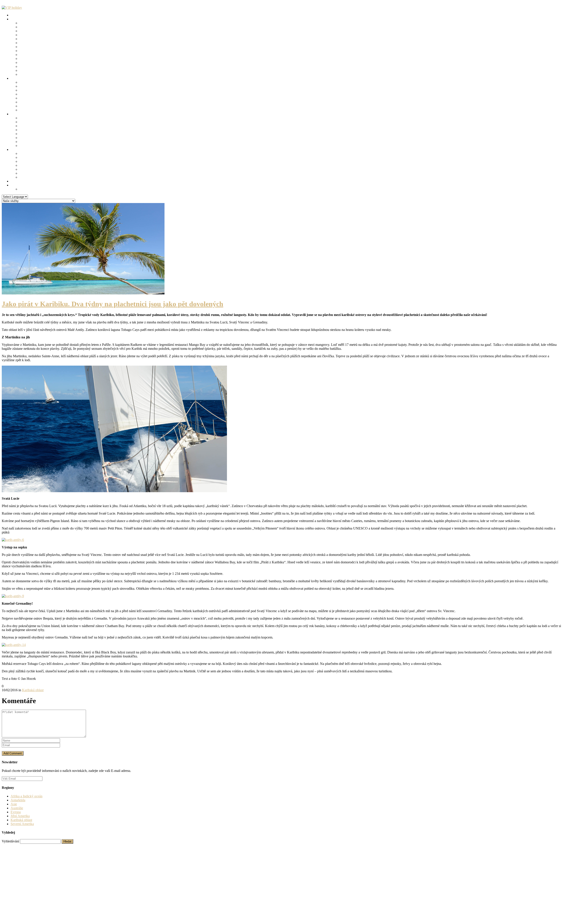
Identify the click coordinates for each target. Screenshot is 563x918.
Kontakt (16, 185)
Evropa (24, 82)
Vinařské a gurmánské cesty (38, 35)
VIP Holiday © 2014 (16, 845)
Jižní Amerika (28, 98)
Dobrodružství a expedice (37, 27)
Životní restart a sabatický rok (39, 58)
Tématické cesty (22, 19)
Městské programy (32, 66)
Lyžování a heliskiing (34, 51)
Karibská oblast (30, 161)
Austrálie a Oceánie (33, 106)
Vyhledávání (10, 841)
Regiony (16, 78)
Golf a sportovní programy (37, 47)
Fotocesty (26, 74)
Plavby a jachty (30, 39)
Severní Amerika (31, 90)
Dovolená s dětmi (31, 62)
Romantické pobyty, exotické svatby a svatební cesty (55, 31)
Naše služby (19, 15)
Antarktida (26, 110)
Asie (22, 86)
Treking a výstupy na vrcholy (39, 54)
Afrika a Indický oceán (35, 102)
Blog (14, 149)
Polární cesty (28, 43)
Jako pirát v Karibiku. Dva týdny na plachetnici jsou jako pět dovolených (112, 304)
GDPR (24, 189)
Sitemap (16, 885)
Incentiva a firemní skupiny (38, 70)
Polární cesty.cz (48, 845)
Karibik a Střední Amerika (37, 94)
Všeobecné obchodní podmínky (84, 845)
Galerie (16, 181)
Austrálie (17, 808)
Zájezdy (16, 114)
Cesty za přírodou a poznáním (40, 23)
